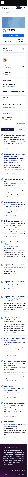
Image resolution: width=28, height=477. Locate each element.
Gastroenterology (10, 185)
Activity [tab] (7, 129)
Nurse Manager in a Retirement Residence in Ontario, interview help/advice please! (15, 137)
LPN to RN (8, 407)
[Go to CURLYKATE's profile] (3, 118)
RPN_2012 (8, 141)
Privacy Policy (13, 474)
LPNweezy (19, 405)
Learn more (3, 3)
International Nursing (11, 390)
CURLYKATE (8, 117)
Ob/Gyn (20, 321)
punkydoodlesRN (8, 321)
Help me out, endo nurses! (13, 202)
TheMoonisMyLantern (10, 342)
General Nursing (8, 269)
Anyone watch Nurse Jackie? (14, 265)
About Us (5, 474)
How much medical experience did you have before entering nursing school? (15, 363)
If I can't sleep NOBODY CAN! (14, 338)
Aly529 (18, 267)
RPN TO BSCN (9, 386)
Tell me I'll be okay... (11, 317)
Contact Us (21, 474)
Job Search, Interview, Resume (13, 143)
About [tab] (20, 129)
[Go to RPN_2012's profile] (2, 135)
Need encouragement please (14, 403)
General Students (9, 369)
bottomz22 (19, 388)
